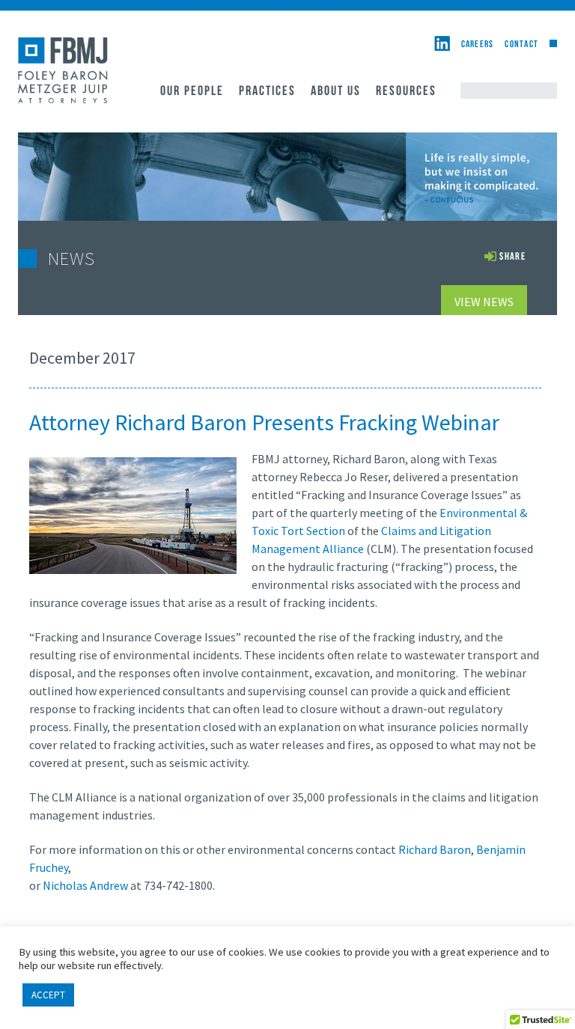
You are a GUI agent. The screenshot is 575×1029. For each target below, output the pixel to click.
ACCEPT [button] (48, 995)
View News (484, 301)
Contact (521, 44)
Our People (192, 92)
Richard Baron (434, 849)
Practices (267, 92)
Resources (406, 92)
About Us (336, 92)
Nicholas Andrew (85, 885)
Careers (477, 44)
